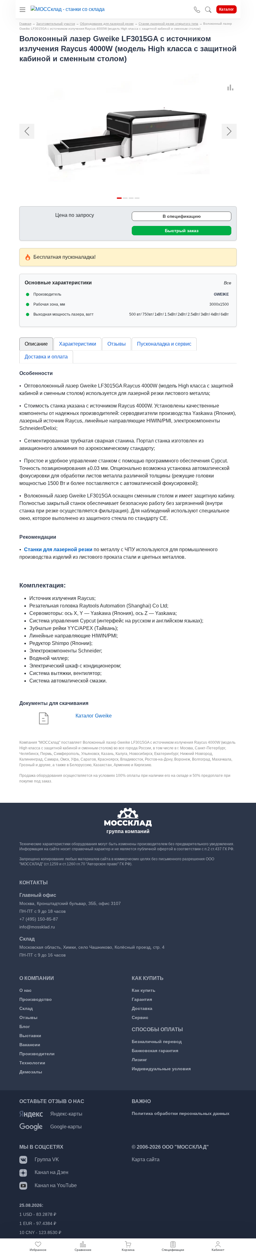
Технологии (32, 1062)
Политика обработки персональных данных (180, 1113)
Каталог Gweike (94, 715)
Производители (37, 1053)
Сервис (140, 1017)
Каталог (226, 9)
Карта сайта (146, 1159)
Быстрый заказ (182, 230)
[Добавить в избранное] (227, 80)
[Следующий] (220, 131)
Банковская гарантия (155, 1050)
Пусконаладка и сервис (164, 344)
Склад (26, 1008)
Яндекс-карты (66, 1114)
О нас (25, 990)
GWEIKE (221, 294)
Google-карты (66, 1126)
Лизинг (139, 1059)
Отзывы (116, 344)
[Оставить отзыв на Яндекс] (31, 1114)
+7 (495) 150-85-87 (38, 919)
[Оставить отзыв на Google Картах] (31, 1126)
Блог (24, 1026)
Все (227, 282)
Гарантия (142, 999)
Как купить (143, 990)
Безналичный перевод (157, 1041)
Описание (36, 344)
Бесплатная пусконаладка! (64, 257)
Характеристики (77, 344)
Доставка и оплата (46, 356)
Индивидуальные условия (161, 1068)
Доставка (142, 1008)
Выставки (30, 1035)
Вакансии (29, 1044)
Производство (35, 999)
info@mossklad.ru (37, 926)
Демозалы (30, 1071)
